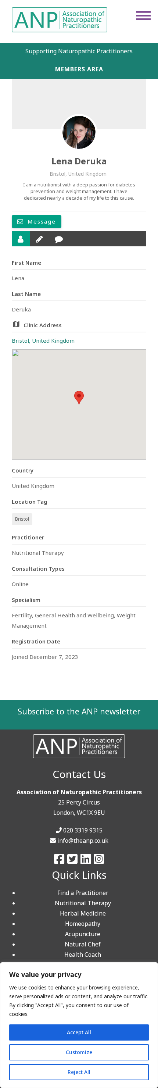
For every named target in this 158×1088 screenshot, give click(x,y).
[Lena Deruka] (79, 132)
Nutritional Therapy (83, 903)
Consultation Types (38, 568)
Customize (79, 1052)
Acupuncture (82, 934)
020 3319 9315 (83, 830)
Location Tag (29, 501)
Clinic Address (43, 325)
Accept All (79, 1032)
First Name (26, 262)
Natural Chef (83, 944)
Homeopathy (82, 924)
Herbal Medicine (83, 913)
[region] (79, 1025)
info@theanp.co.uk (82, 840)
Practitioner (28, 537)
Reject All (79, 1072)
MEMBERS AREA (79, 69)
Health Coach (82, 954)
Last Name (26, 293)
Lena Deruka (79, 161)
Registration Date (36, 641)
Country (22, 470)
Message (40, 221)
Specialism (26, 599)
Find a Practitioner (82, 893)
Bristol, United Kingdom (43, 340)
